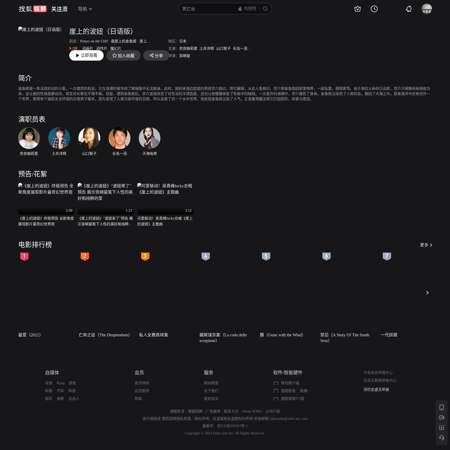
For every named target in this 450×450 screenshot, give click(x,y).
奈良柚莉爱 (188, 48)
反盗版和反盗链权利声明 (233, 419)
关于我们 (211, 391)
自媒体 (52, 372)
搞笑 (60, 399)
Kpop (61, 383)
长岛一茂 (240, 48)
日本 (182, 41)
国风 (48, 399)
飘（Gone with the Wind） (283, 335)
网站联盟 (211, 383)
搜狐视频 (32, 9)
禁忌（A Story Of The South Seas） (344, 338)
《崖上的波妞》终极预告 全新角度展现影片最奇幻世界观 (46, 221)
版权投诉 (211, 399)
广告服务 (213, 411)
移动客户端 (290, 383)
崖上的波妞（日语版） (103, 31)
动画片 (87, 48)
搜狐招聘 (195, 411)
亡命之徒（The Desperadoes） (105, 335)
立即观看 (89, 55)
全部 (48, 383)
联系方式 (231, 411)
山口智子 (223, 48)
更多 (424, 245)
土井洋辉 (206, 48)
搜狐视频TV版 (292, 399)
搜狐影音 (288, 391)
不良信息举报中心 (378, 373)
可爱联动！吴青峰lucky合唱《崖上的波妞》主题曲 (165, 221)
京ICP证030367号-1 (232, 426)
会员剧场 (142, 391)
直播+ (304, 391)
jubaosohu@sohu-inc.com (289, 419)
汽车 (60, 391)
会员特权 (142, 383)
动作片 (101, 48)
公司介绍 (272, 411)
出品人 (73, 399)
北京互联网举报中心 (380, 380)
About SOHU (252, 411)
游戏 (72, 383)
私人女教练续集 (153, 335)
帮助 (138, 399)
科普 (48, 391)
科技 (72, 391)
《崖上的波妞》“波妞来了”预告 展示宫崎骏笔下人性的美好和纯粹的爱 (105, 221)
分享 (159, 56)
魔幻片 (115, 48)
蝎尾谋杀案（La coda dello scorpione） (223, 338)
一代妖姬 (389, 335)
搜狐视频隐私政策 (176, 419)
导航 (82, 9)
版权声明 (202, 419)
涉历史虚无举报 (376, 389)
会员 (139, 372)
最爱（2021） (30, 335)
